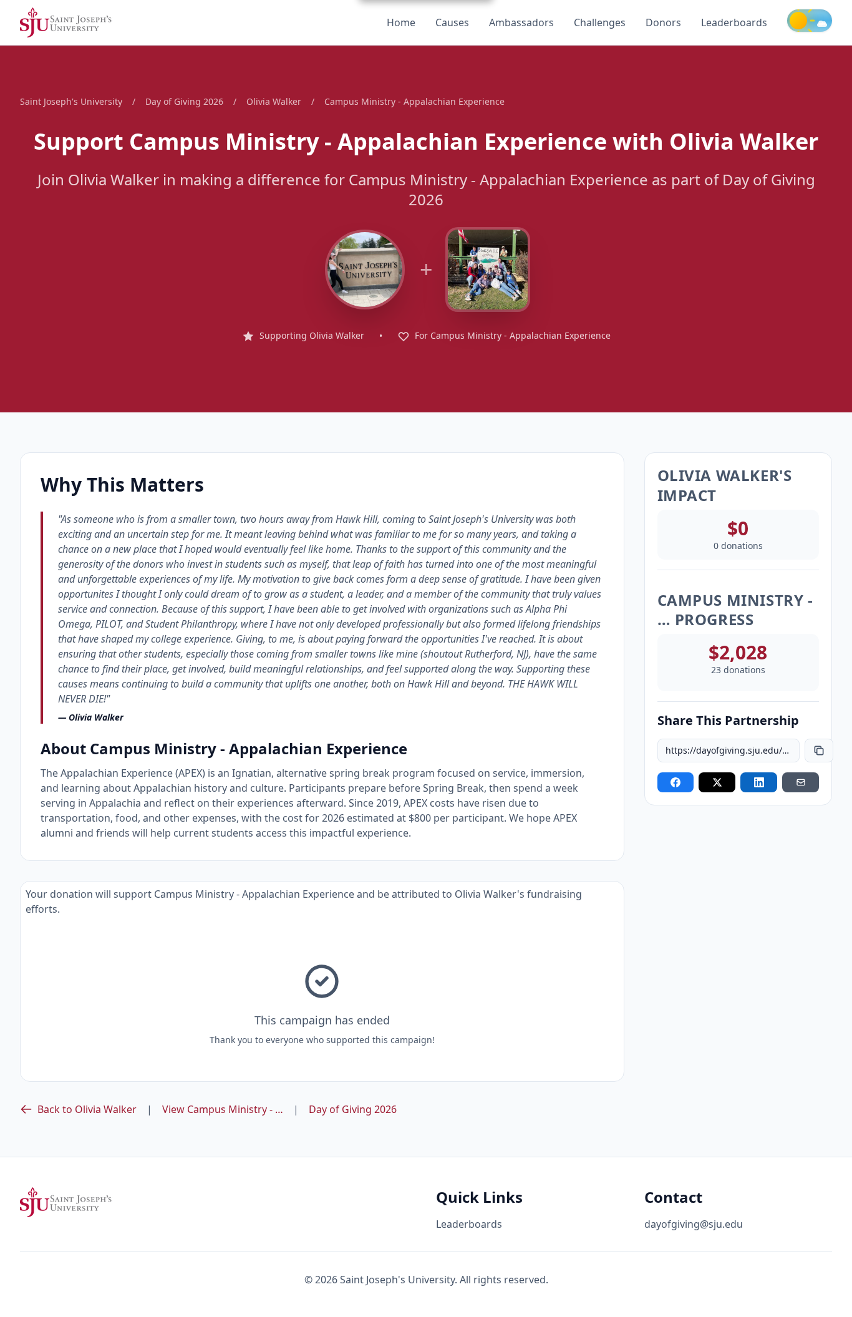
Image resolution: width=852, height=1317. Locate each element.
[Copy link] (819, 750)
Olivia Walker (273, 101)
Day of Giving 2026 (184, 101)
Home (401, 22)
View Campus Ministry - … (222, 1109)
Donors (663, 22)
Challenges (600, 22)
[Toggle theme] (809, 20)
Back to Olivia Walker (87, 1109)
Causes (452, 22)
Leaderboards (734, 22)
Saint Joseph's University (71, 101)
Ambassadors (521, 22)
